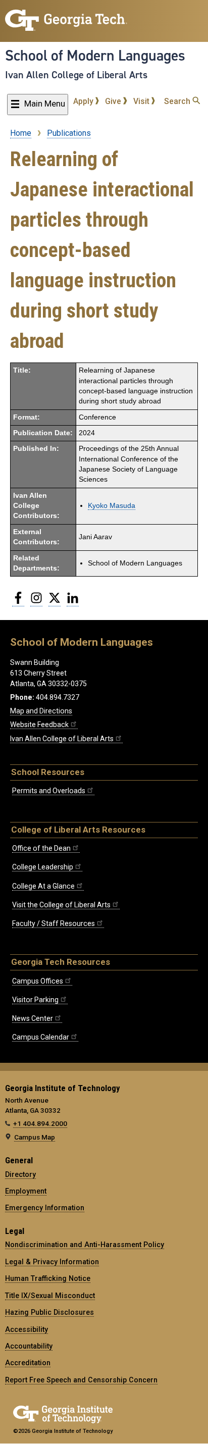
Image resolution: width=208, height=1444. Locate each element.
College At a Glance (43, 886)
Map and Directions (41, 711)
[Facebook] (18, 601)
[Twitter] (54, 601)
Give (114, 101)
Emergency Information (44, 1208)
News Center (32, 1018)
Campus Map (34, 1137)
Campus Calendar (40, 1037)
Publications (69, 133)
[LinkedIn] (73, 601)
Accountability (29, 1346)
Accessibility (26, 1329)
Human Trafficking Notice (47, 1278)
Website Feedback (39, 724)
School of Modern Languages (95, 55)
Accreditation (27, 1363)
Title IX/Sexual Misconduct (50, 1296)
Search (178, 101)
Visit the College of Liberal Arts (61, 905)
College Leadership (42, 867)
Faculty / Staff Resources (53, 923)
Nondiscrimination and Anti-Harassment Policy (84, 1245)
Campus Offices (37, 981)
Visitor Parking (35, 1000)
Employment (25, 1191)
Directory (20, 1174)
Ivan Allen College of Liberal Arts (76, 74)
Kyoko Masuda (111, 505)
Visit (142, 101)
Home (20, 133)
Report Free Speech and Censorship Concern (81, 1380)
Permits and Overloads (48, 791)
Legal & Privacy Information (52, 1262)
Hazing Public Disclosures (49, 1312)
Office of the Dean (41, 848)
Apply (84, 101)
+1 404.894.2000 (40, 1123)
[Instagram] (36, 601)
